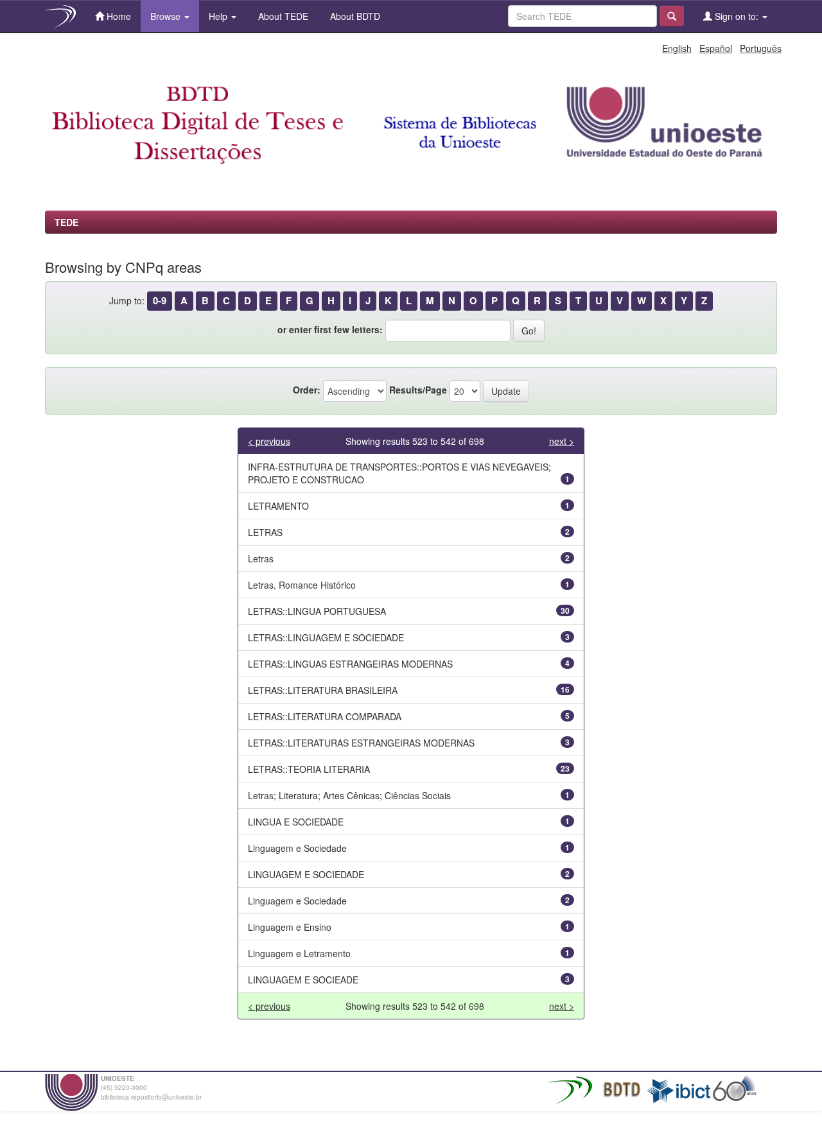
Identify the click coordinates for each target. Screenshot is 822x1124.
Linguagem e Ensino (289, 927)
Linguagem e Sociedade (297, 848)
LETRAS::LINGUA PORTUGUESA (317, 611)
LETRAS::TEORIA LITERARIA (309, 769)
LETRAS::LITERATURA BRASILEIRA (323, 690)
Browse (166, 16)
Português (761, 48)
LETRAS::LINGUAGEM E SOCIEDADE (326, 637)
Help (219, 16)
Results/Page (418, 389)
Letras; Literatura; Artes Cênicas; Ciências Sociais (349, 795)
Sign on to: (736, 16)
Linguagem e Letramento (299, 953)
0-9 (159, 300)
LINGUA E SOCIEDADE (296, 821)
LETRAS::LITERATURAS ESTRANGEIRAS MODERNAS (361, 742)
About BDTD (354, 16)
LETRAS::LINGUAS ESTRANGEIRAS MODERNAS (350, 663)
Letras (261, 558)
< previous (269, 441)
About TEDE (282, 16)
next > (561, 441)
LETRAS (265, 532)
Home (117, 16)
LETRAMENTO (278, 505)
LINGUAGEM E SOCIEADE (303, 979)
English (677, 48)
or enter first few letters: (330, 329)
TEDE (66, 222)
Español (715, 48)
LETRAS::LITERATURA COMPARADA (324, 716)
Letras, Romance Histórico (302, 584)
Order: (306, 389)
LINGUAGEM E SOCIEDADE (306, 874)
